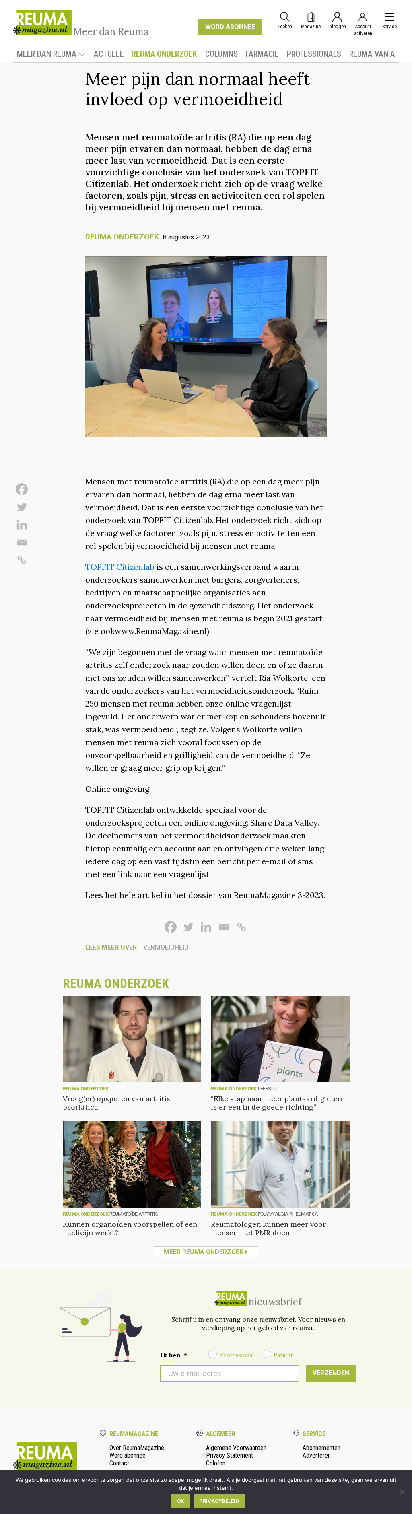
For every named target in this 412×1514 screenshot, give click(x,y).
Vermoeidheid (166, 947)
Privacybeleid (219, 1501)
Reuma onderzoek (164, 54)
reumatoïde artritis (133, 1214)
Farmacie (262, 54)
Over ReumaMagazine (136, 1448)
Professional (237, 1355)
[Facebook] (22, 489)
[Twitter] (22, 507)
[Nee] (402, 1492)
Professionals (314, 54)
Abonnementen (321, 1448)
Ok (180, 1501)
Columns (221, 54)
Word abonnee (127, 1455)
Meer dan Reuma (46, 54)
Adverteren (317, 1455)
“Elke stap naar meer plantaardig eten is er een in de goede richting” (276, 1103)
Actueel (109, 54)
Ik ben (173, 1355)
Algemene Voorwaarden (236, 1448)
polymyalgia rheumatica (288, 1214)
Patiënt (283, 1355)
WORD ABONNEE (230, 27)
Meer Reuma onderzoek (203, 1252)
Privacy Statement (229, 1455)
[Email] (22, 542)
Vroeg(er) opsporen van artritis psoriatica (116, 1103)
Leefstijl (268, 1089)
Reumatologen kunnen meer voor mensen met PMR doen (268, 1228)
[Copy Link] (22, 560)
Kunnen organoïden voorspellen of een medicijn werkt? (130, 1228)
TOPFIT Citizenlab (119, 567)
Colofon (215, 1463)
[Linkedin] (22, 525)
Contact (119, 1463)
